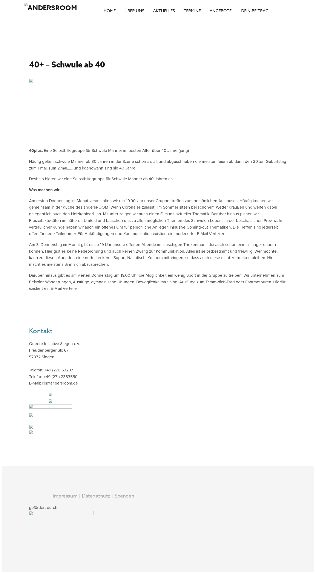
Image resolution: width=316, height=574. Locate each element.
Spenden (124, 496)
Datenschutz (96, 496)
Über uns (134, 11)
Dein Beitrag (254, 11)
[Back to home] (53, 10)
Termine (192, 11)
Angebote (221, 11)
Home (110, 11)
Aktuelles (164, 11)
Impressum (65, 496)
